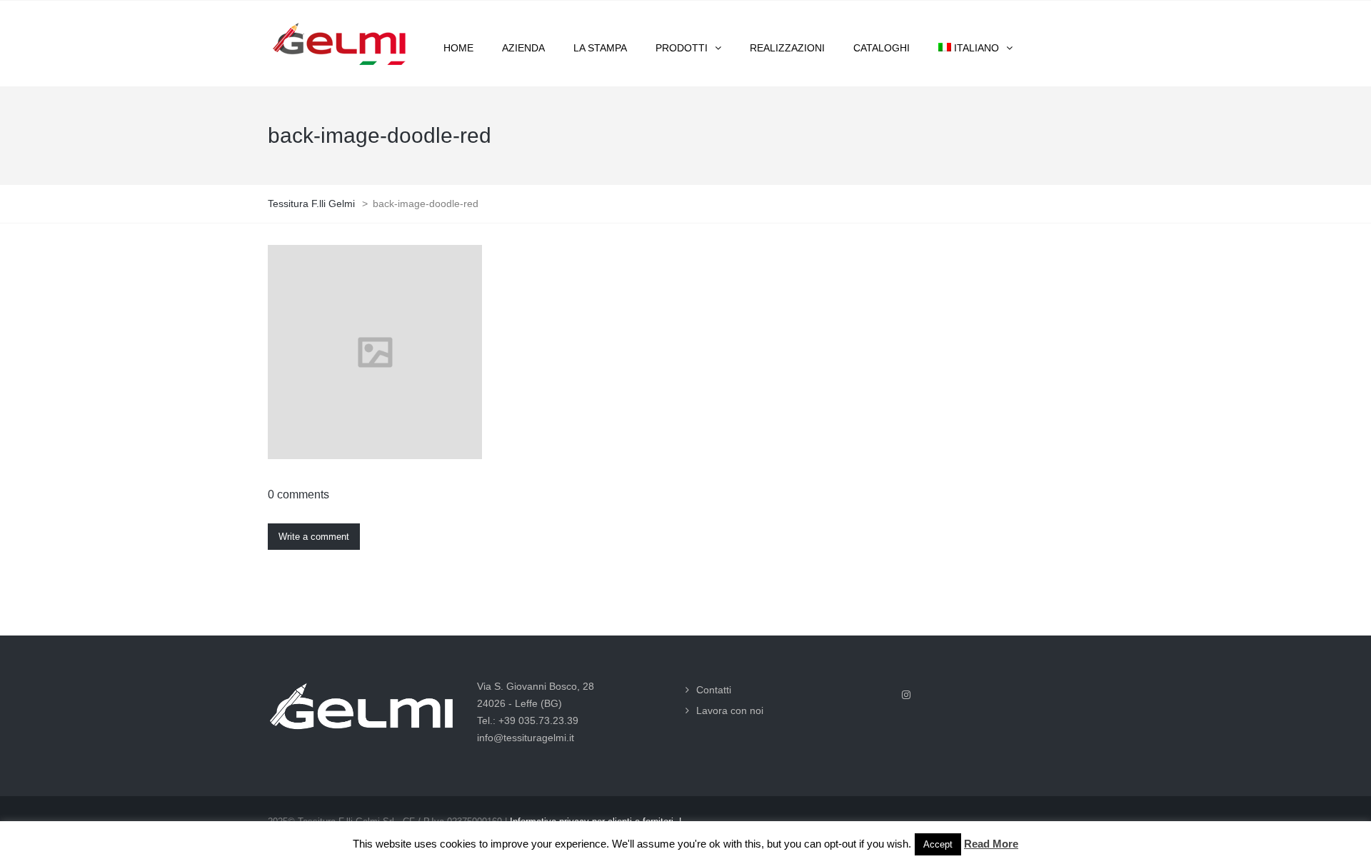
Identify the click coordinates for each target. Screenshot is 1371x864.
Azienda (523, 48)
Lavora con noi (729, 710)
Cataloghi (881, 48)
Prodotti (682, 48)
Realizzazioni (787, 48)
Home (458, 48)
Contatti (713, 689)
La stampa (600, 48)
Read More (991, 844)
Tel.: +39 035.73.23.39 (527, 720)
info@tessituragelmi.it (525, 737)
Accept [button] (938, 844)
